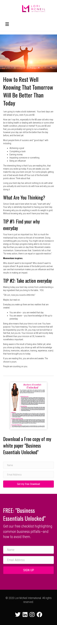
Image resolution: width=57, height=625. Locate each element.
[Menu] (7, 24)
